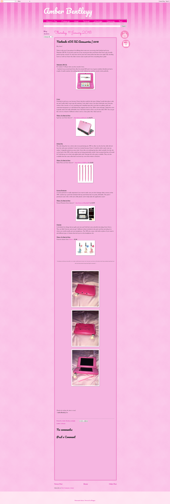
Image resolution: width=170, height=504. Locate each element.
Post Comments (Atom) (67, 488)
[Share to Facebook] (85, 421)
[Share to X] (83, 421)
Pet (120, 21)
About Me (51, 21)
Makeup (65, 21)
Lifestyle (98, 21)
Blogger (93, 500)
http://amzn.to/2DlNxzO (81, 162)
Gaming (110, 21)
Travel (86, 21)
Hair (76, 21)
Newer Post (58, 484)
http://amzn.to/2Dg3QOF (82, 203)
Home (85, 484)
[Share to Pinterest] (87, 421)
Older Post (113, 484)
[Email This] (80, 421)
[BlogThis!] (82, 421)
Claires (71, 239)
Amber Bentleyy (68, 11)
